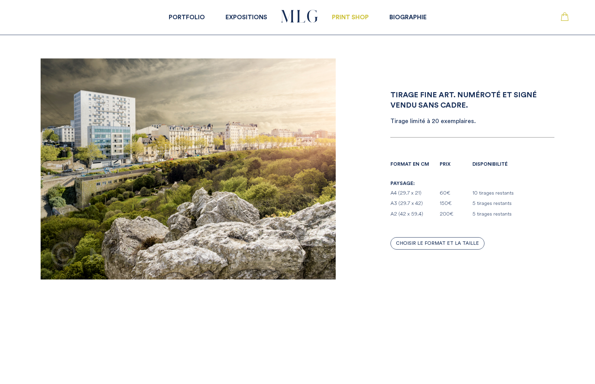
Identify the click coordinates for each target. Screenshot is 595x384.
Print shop (350, 17)
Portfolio (187, 17)
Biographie (408, 17)
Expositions (246, 17)
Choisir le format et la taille (437, 243)
